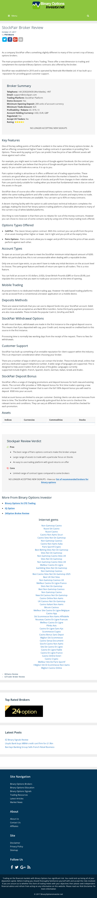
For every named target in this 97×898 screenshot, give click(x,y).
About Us (14, 818)
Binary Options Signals (20, 791)
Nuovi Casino (51, 531)
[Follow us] (23, 867)
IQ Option (10, 508)
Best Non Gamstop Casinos (52, 589)
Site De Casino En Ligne (52, 646)
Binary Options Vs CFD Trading (20, 503)
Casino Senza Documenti (51, 640)
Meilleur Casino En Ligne (51, 565)
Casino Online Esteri (51, 655)
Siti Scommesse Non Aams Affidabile (51, 616)
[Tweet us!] (17, 867)
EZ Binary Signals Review (16, 739)
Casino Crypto (51, 658)
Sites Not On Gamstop (51, 552)
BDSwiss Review (11, 674)
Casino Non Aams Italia (52, 543)
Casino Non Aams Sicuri (51, 534)
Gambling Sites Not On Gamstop (51, 568)
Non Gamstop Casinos (51, 540)
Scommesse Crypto (51, 631)
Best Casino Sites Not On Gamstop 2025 (51, 574)
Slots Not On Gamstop (51, 586)
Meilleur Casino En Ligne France (52, 583)
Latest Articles (16, 798)
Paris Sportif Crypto (51, 546)
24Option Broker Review (17, 513)
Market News (16, 802)
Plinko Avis (51, 625)
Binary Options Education (22, 787)
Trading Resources (19, 795)
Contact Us (15, 822)
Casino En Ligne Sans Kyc (51, 628)
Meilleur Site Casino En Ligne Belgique (51, 610)
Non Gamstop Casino (51, 525)
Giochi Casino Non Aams (51, 643)
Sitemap (14, 850)
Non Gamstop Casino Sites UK (51, 555)
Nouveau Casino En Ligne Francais (51, 619)
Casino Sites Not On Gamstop (52, 537)
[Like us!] (12, 867)
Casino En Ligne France (52, 652)
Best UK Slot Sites (51, 577)
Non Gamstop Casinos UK (51, 580)
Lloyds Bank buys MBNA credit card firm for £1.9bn (29, 743)
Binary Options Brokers (21, 784)
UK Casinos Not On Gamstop (51, 601)
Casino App (51, 613)
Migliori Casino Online (51, 668)
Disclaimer (15, 842)
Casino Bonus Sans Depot (51, 634)
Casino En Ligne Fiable (51, 649)
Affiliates (14, 826)
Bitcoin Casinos (51, 607)
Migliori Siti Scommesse (51, 637)
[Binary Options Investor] (48, 5)
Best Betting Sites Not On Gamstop (51, 549)
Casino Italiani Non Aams (51, 604)
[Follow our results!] (29, 867)
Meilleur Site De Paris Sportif (51, 662)
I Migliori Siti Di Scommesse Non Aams (51, 665)
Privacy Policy (16, 846)
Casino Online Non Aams (51, 598)
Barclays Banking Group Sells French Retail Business (29, 747)
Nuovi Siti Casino (51, 528)
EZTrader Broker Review (15, 677)
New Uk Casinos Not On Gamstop (51, 595)
